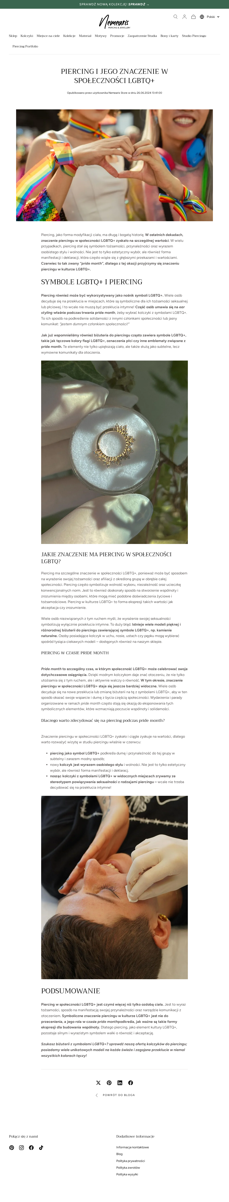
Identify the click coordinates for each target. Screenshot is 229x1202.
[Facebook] (31, 1148)
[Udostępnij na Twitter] (98, 1083)
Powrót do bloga (119, 1095)
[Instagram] (21, 1148)
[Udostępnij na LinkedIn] (120, 1083)
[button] (175, 16)
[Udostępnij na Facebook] (131, 1083)
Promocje (117, 36)
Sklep (13, 36)
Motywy (101, 36)
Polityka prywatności (130, 1161)
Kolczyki (27, 36)
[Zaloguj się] (184, 16)
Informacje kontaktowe (132, 1147)
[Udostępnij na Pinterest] (109, 1083)
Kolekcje (69, 36)
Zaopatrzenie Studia (142, 36)
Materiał (85, 36)
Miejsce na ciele (48, 36)
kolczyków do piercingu (166, 1044)
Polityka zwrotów (128, 1168)
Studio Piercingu (194, 36)
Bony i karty (169, 36)
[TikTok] (41, 1148)
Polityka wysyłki (127, 1174)
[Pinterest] (12, 1148)
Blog (119, 1154)
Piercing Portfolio (25, 47)
